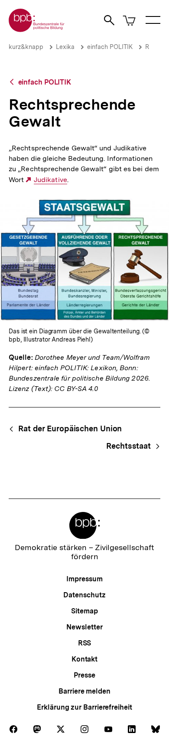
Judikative (50, 180)
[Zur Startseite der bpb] (37, 29)
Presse (84, 675)
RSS (84, 643)
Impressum (84, 579)
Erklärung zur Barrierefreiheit (84, 707)
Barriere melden (84, 691)
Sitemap (84, 611)
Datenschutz (84, 595)
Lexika (65, 46)
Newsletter (84, 627)
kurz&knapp (26, 46)
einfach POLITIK (110, 46)
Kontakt (85, 659)
